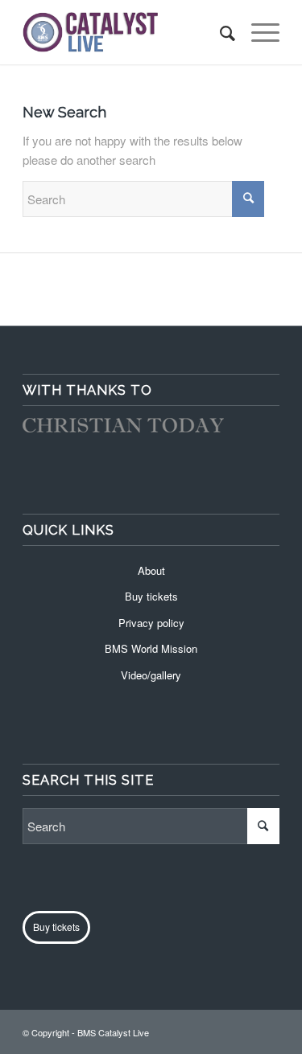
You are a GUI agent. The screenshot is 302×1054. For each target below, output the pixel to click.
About (151, 570)
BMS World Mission (151, 648)
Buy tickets (151, 596)
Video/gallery (151, 675)
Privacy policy (151, 622)
